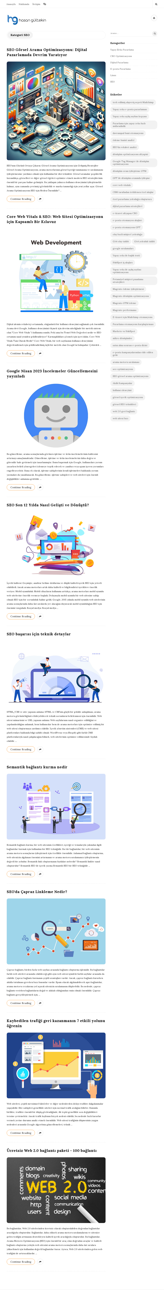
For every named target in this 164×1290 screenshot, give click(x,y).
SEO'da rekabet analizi (124, 147)
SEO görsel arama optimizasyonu (130, 376)
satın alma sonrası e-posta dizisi (130, 345)
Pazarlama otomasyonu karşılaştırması (133, 324)
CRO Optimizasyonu (121, 56)
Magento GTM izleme (124, 303)
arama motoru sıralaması (126, 362)
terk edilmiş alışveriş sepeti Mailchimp (133, 102)
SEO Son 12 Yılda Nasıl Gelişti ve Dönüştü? (48, 505)
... (60, 190)
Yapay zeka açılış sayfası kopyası (130, 116)
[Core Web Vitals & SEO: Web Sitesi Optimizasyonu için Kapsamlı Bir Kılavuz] (56, 273)
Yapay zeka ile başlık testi (126, 255)
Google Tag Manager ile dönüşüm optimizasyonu (131, 162)
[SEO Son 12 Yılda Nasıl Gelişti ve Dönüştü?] (56, 544)
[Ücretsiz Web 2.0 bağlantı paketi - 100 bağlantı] (56, 1190)
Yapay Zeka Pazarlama (122, 49)
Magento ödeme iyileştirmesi (128, 289)
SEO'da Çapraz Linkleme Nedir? (37, 891)
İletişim (36, 4)
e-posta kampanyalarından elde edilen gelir (133, 354)
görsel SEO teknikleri (124, 404)
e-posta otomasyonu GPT (126, 227)
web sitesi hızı (120, 418)
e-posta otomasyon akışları (127, 220)
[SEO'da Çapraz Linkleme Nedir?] (56, 931)
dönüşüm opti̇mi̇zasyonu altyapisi (130, 154)
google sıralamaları (123, 248)
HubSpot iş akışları (123, 262)
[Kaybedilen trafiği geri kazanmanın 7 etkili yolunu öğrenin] (56, 1065)
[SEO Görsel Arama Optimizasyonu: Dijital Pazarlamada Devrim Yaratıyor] (56, 111)
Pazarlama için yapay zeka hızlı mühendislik (129, 125)
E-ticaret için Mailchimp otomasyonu (132, 317)
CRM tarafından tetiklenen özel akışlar (133, 192)
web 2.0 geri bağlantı (124, 411)
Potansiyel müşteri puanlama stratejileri (128, 280)
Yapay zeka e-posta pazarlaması (130, 109)
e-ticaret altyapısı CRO (125, 213)
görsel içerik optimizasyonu (128, 397)
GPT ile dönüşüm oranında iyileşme (131, 178)
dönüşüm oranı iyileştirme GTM (129, 171)
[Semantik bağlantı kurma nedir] (56, 806)
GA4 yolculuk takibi (144, 241)
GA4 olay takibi (121, 241)
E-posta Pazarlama (120, 68)
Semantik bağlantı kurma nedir (37, 767)
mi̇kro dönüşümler (122, 338)
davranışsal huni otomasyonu (128, 133)
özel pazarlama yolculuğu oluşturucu (132, 199)
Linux (113, 75)
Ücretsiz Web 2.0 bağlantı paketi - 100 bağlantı (52, 1150)
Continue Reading (20, 198)
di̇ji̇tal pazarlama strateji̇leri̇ (127, 206)
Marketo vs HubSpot (124, 331)
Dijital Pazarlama (119, 62)
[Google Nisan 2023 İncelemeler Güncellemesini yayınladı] (56, 416)
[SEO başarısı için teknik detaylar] (56, 673)
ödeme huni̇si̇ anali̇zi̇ (123, 140)
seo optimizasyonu (123, 369)
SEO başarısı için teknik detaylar (39, 634)
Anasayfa (11, 4)
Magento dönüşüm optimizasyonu (131, 296)
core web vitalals (122, 185)
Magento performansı (124, 310)
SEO (112, 81)
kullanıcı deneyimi (122, 390)
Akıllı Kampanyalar (122, 383)
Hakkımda (24, 4)
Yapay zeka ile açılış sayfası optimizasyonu (127, 271)
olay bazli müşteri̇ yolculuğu (127, 234)
